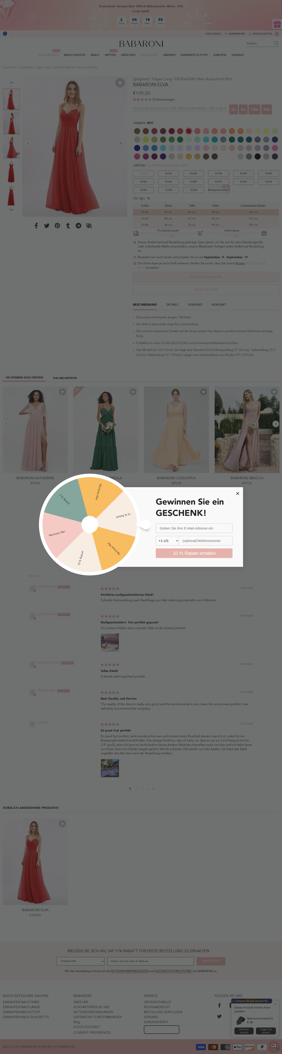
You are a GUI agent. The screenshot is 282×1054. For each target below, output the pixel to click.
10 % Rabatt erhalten (194, 553)
